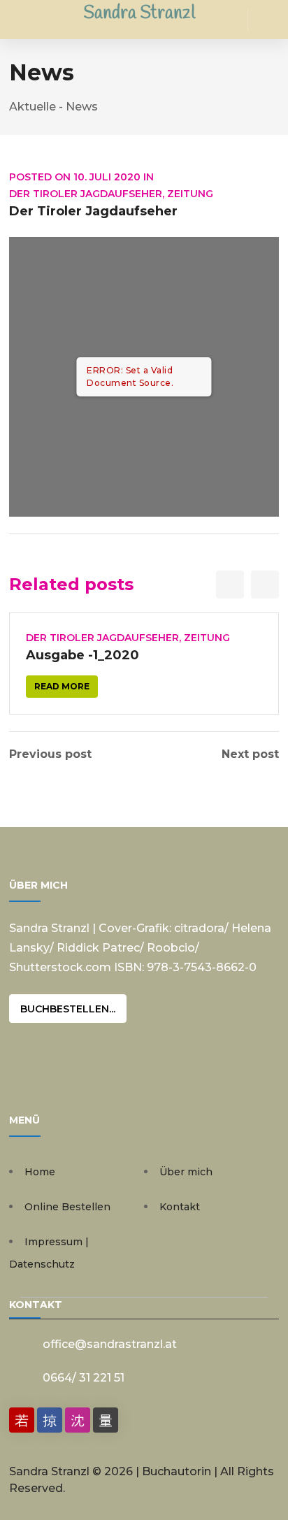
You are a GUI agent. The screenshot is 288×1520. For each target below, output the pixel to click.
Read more (61, 686)
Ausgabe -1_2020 (82, 655)
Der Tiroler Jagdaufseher (85, 193)
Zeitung (190, 193)
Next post (250, 754)
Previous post (50, 754)
